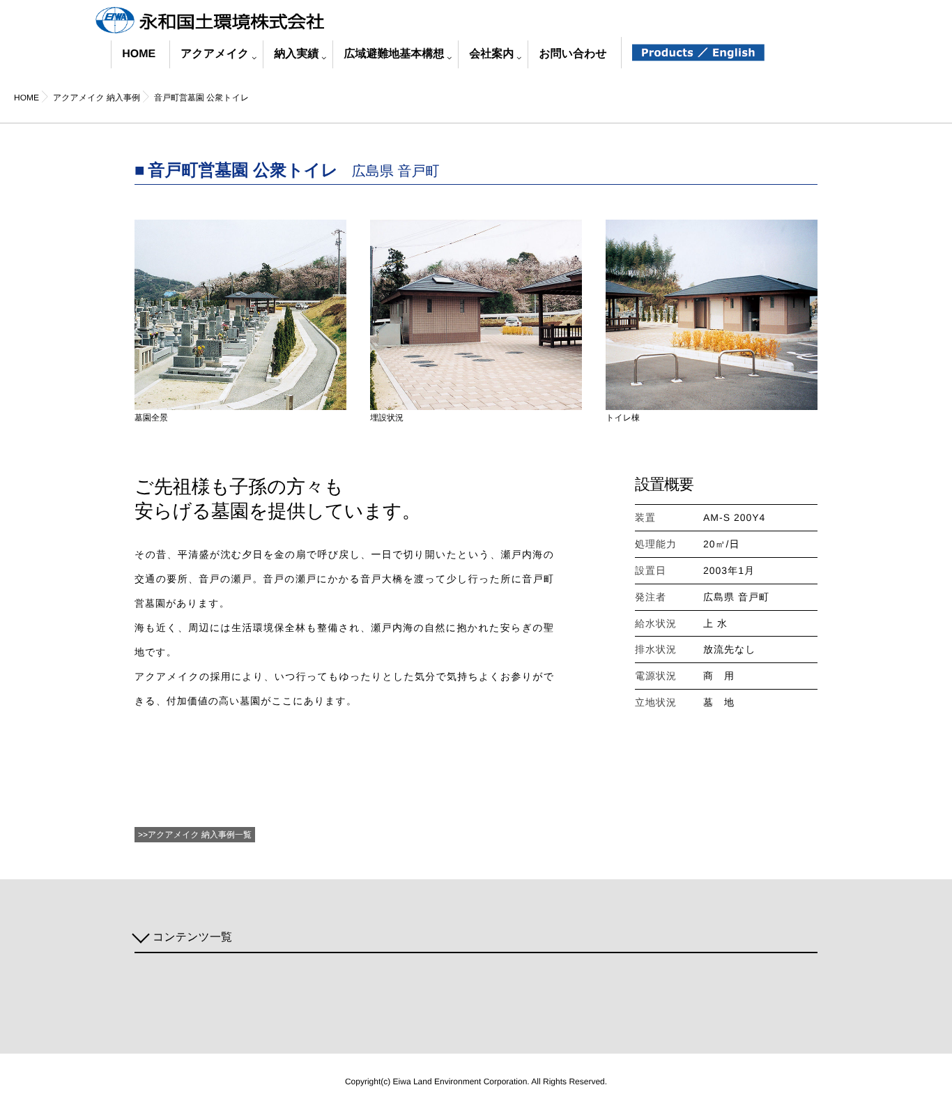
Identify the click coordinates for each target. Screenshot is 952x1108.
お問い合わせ (573, 54)
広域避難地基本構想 (394, 54)
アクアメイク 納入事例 (191, 835)
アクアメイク (215, 54)
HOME (138, 54)
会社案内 (491, 54)
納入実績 (296, 54)
